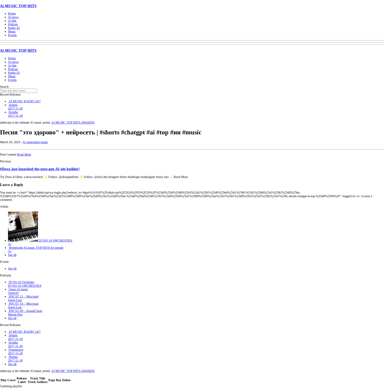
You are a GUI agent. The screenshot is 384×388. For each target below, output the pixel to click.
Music (12, 31)
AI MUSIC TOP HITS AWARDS (73, 122)
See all (12, 255)
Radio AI (14, 28)
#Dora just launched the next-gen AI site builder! (40, 169)
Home (12, 13)
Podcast (13, 24)
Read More (24, 154)
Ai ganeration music (35, 142)
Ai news (13, 17)
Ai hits (12, 20)
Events (12, 35)
